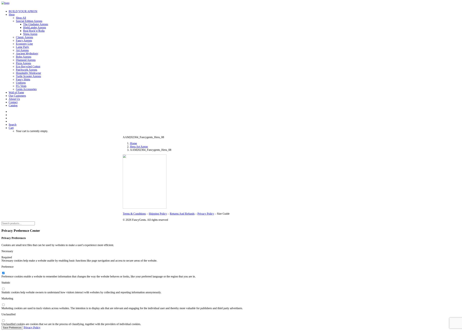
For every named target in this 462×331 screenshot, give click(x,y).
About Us (14, 98)
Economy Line (24, 43)
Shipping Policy (158, 213)
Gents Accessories (26, 89)
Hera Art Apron (139, 146)
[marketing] (3, 304)
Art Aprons (22, 50)
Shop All (21, 17)
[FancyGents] (231, 4)
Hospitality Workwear (28, 72)
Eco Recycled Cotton (28, 66)
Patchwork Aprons (26, 69)
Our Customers (17, 95)
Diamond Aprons (26, 60)
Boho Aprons (23, 56)
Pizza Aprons (23, 63)
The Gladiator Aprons (35, 24)
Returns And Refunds (182, 213)
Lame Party (22, 47)
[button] (12, 124)
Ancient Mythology (27, 53)
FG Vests (21, 85)
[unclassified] (3, 320)
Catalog (13, 105)
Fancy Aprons (24, 40)
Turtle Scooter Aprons (28, 76)
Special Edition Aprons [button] (29, 21)
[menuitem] (235, 11)
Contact (13, 102)
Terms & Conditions (134, 213)
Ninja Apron (30, 34)
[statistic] (3, 289)
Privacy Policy (205, 213)
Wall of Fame (16, 92)
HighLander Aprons (34, 27)
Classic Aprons (24, 37)
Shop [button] (12, 14)
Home (133, 143)
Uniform (21, 82)
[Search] (18, 223)
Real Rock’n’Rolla (34, 30)
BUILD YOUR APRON (23, 11)
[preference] (3, 273)
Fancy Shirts (23, 79)
